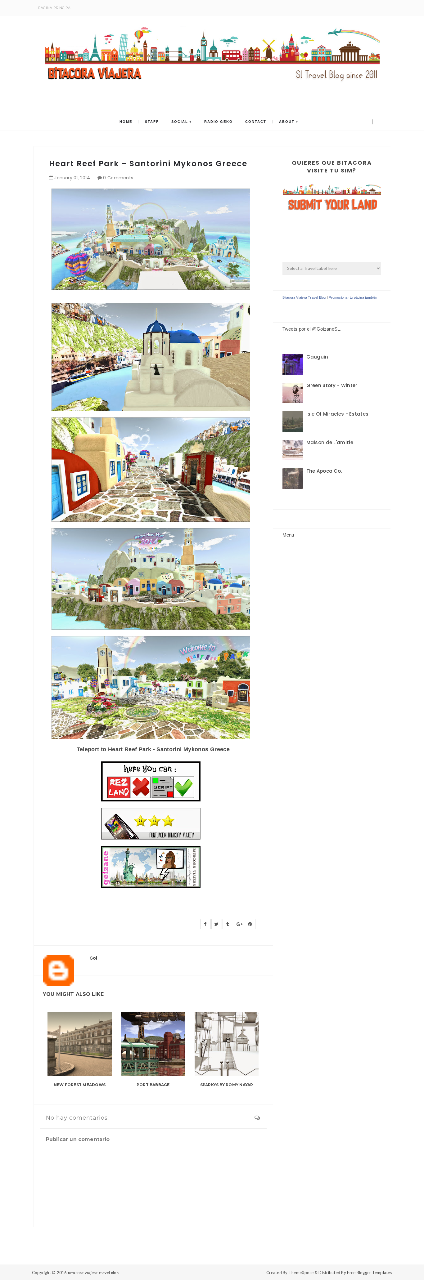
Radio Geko (218, 121)
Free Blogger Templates (369, 1272)
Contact (255, 121)
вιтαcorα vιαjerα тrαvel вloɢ (93, 1272)
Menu (288, 534)
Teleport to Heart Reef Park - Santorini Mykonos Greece (153, 749)
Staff (152, 121)
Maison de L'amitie (329, 442)
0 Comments (118, 178)
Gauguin (317, 357)
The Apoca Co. (324, 471)
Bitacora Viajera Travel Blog (304, 297)
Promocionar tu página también (353, 297)
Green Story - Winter (332, 385)
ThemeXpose (301, 1272)
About (287, 121)
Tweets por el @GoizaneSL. (312, 329)
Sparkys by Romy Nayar (226, 1084)
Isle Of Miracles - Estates (337, 414)
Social (179, 121)
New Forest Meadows (80, 1084)
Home (126, 121)
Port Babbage (153, 1084)
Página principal (55, 8)
